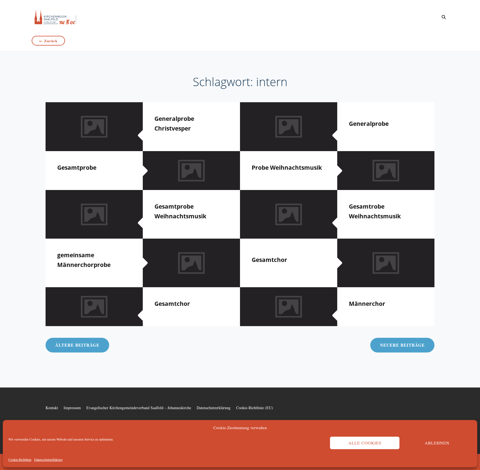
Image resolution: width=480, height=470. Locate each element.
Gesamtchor (269, 260)
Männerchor (367, 304)
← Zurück (48, 40)
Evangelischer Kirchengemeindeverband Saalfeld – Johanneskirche (138, 407)
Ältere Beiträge (77, 345)
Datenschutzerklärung (48, 459)
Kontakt (52, 407)
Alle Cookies (364, 443)
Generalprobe (369, 124)
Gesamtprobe (76, 167)
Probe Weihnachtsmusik (287, 167)
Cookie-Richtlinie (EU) (254, 407)
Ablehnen (437, 443)
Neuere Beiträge (402, 345)
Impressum (72, 407)
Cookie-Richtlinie (19, 459)
